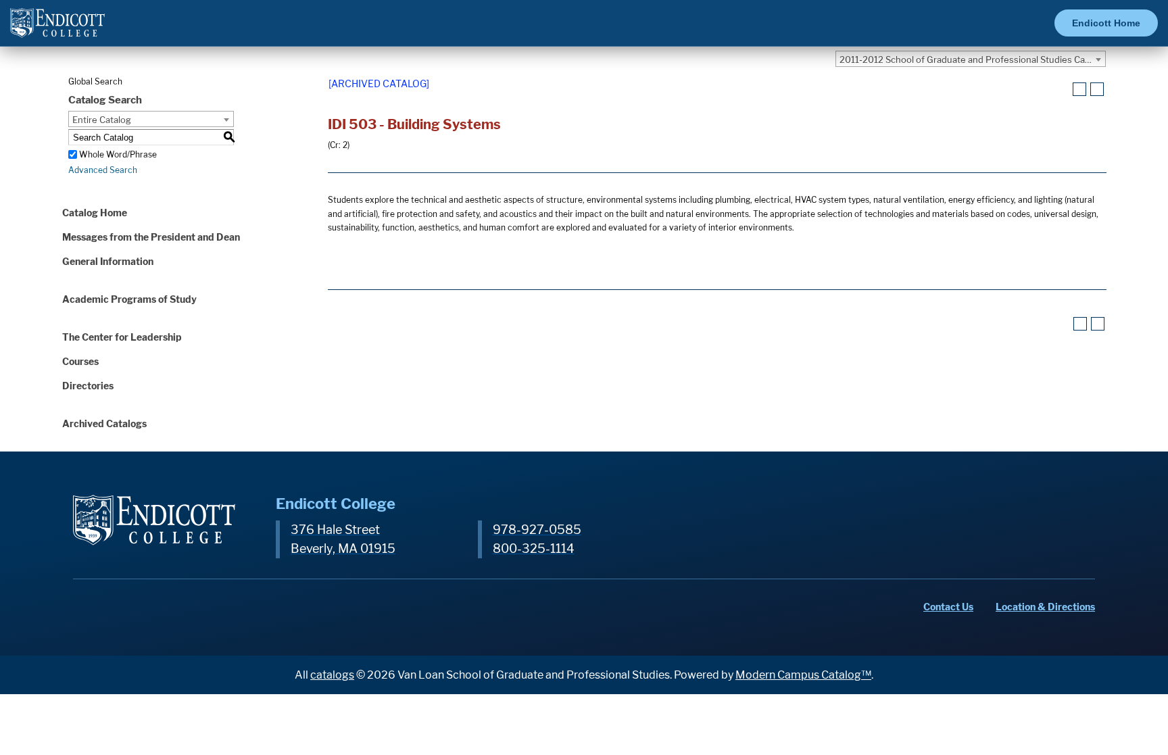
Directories (88, 385)
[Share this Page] (1062, 89)
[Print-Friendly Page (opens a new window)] (1079, 89)
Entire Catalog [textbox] (101, 119)
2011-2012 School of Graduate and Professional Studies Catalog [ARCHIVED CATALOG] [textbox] (972, 59)
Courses (80, 361)
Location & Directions (1045, 606)
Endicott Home (1106, 23)
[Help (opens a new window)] (1097, 89)
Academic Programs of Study (129, 299)
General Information (107, 261)
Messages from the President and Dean (151, 237)
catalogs (332, 674)
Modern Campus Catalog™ (803, 674)
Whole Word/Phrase (118, 154)
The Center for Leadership (122, 337)
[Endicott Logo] (57, 28)
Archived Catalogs (104, 423)
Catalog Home (94, 212)
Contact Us (948, 606)
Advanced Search (102, 170)
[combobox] (970, 59)
